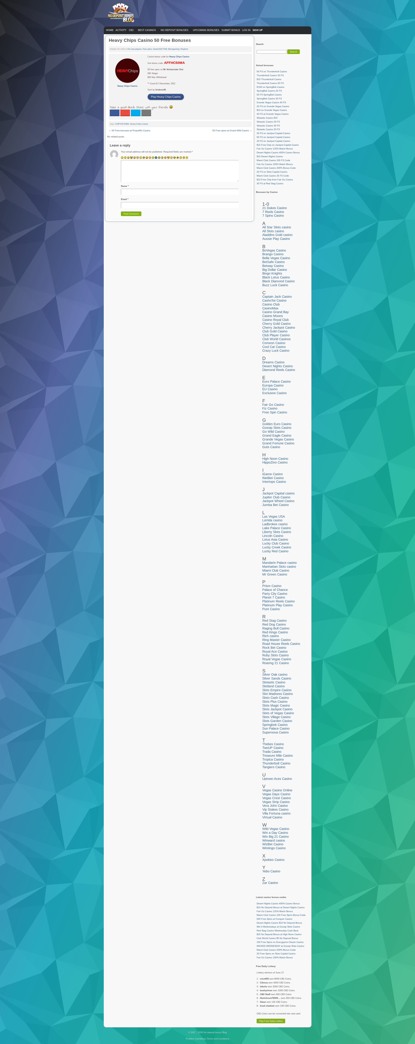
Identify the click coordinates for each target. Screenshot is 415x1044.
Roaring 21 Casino (275, 663)
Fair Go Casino (273, 404)
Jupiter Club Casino (276, 497)
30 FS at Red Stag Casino (270, 183)
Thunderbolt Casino (276, 763)
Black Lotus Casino (276, 277)
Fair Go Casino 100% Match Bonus (275, 164)
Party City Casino (274, 593)
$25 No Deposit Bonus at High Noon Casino (279, 934)
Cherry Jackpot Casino (278, 327)
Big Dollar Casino (274, 269)
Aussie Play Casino (276, 238)
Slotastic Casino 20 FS (268, 121)
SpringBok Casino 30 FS (269, 98)
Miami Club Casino (275, 570)
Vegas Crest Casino (276, 798)
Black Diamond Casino (278, 281)
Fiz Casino (269, 408)
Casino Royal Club (275, 320)
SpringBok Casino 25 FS (269, 90)
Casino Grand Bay (275, 312)
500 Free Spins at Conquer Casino (274, 919)
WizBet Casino (272, 844)
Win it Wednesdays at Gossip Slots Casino (278, 926)
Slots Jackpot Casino (277, 709)
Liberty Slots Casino (276, 532)
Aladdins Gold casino (277, 235)
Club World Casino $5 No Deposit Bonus (277, 938)
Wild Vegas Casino (275, 829)
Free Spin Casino (274, 412)
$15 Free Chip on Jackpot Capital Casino (278, 145)
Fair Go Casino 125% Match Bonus (275, 148)
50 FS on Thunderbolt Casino (272, 71)
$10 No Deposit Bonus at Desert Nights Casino (281, 907)
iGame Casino (272, 474)
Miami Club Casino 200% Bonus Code (276, 168)
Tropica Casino (273, 759)
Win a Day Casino (275, 832)
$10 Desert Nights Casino (270, 156)
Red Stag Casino (274, 620)
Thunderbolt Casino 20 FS (270, 75)
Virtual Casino (272, 817)
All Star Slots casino (276, 227)
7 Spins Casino (273, 215)
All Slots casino (273, 231)
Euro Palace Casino (276, 381)
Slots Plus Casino (274, 701)
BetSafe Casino (273, 262)
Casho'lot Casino (274, 300)
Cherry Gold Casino (276, 323)
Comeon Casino (273, 343)
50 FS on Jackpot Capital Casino (273, 137)
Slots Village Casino (276, 717)
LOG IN (246, 30)
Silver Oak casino (274, 674)
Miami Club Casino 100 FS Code (273, 160)
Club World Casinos (276, 339)
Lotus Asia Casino (275, 539)
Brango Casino (273, 254)
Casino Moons (272, 316)
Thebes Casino (273, 744)
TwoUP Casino (272, 748)
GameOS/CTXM (160, 49)
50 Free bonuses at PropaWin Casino (129, 130)
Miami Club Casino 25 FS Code (273, 175)
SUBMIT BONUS (230, 30)
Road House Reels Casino (281, 643)
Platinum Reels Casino (278, 601)
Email (124, 199)
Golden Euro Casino (276, 424)
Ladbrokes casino (275, 524)
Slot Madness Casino (277, 694)
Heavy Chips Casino (179, 56)
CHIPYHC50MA (122, 124)
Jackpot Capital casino (278, 493)
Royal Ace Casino (275, 651)
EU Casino (270, 389)
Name (125, 186)
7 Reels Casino (273, 212)
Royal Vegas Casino (276, 659)
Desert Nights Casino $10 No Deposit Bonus (279, 922)
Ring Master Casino (276, 640)
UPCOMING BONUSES (206, 30)
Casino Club (271, 304)
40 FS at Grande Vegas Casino (273, 114)
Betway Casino (273, 266)
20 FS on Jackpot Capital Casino (273, 133)
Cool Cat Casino (274, 347)
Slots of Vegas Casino (278, 713)
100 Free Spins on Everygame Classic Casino (280, 942)
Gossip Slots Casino (276, 427)
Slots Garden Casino (277, 721)
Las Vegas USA (273, 516)
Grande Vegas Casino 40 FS (271, 102)
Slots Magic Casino (276, 705)
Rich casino (270, 636)
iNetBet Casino (273, 478)
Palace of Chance (275, 590)
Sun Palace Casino (276, 728)
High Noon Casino (275, 458)
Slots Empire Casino (276, 690)
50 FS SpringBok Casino (269, 94)
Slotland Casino (273, 686)
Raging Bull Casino (275, 628)
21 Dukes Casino (274, 208)
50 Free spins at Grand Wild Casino (232, 130)
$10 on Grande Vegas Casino (272, 110)
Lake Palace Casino (276, 528)
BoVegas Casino (274, 250)
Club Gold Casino (274, 331)
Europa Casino (273, 385)
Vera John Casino (275, 805)
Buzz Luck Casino (275, 285)
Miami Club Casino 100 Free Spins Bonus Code (281, 915)
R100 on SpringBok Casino (270, 87)
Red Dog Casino (274, 624)
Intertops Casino (274, 481)
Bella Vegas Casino (276, 258)
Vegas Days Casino (276, 794)
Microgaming (173, 49)
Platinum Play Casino (277, 605)
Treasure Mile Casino (277, 755)
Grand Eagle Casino (276, 435)
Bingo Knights (272, 273)
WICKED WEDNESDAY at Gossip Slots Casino (280, 946)
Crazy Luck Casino (275, 350)
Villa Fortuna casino (276, 813)
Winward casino (273, 840)
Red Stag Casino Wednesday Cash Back (277, 930)
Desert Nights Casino (277, 366)
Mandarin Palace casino (279, 562)
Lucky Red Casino (275, 551)
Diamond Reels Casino (278, 370)
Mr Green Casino (274, 574)
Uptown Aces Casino (277, 778)
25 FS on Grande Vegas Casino (273, 106)
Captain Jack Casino (277, 296)
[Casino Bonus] (121, 29)
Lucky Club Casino (275, 543)
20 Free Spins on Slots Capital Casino (276, 953)
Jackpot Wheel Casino (278, 501)
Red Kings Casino (275, 632)
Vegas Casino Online (277, 790)
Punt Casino (271, 609)
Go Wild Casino (273, 431)
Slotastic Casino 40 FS (268, 125)
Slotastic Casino (273, 682)
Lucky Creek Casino (276, 547)
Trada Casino (271, 751)
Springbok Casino (275, 725)
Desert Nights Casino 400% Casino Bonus (278, 152)
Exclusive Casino (274, 393)
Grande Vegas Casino (278, 439)
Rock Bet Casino (274, 647)
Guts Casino (271, 447)
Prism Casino (271, 586)
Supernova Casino (275, 732)
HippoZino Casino (275, 462)
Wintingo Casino (274, 848)
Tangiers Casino (273, 767)
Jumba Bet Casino (275, 505)
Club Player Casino (276, 335)
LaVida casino (272, 520)
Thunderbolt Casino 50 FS (270, 83)
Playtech (184, 49)
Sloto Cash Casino (275, 697)
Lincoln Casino (272, 536)
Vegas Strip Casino (276, 802)
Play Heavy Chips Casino (166, 96)
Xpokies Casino (273, 860)
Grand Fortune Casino (278, 443)
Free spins (147, 49)
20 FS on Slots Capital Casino (272, 171)
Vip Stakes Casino (275, 809)
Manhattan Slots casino (279, 566)
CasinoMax (270, 308)
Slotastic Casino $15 (267, 118)
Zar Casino (270, 883)
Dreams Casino (273, 362)
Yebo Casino (271, 871)
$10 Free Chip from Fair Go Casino (275, 179)
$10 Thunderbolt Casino (269, 79)
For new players (135, 49)
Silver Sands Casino (276, 678)
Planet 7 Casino (273, 597)
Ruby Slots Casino (275, 655)
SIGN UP (258, 30)
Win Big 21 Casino (275, 836)
